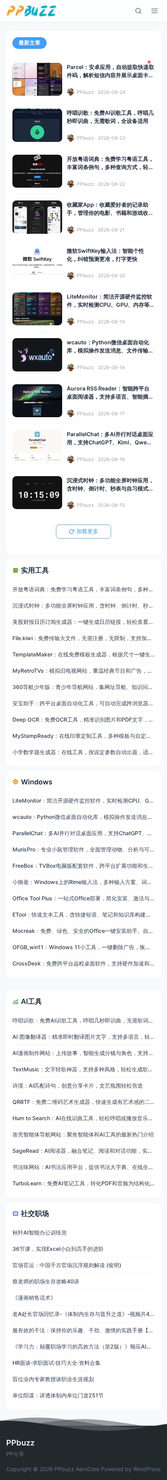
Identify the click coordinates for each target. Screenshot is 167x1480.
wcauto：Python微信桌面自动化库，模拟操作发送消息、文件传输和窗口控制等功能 (110, 350)
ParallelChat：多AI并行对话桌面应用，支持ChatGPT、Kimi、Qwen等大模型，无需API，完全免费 (110, 442)
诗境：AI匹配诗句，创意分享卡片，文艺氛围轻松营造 (77, 1085)
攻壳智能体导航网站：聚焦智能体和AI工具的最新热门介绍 (83, 1134)
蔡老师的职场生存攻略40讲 (45, 1281)
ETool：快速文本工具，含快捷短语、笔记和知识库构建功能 (84, 914)
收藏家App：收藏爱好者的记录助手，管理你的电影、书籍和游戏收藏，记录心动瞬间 (107, 212)
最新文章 (29, 43)
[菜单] (154, 11)
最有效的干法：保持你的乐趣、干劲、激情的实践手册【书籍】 (88, 1330)
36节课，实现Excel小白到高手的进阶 (58, 1248)
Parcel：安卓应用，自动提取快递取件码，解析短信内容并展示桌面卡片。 (110, 75)
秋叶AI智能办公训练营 (39, 1232)
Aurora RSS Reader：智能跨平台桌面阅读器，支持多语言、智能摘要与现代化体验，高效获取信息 (110, 396)
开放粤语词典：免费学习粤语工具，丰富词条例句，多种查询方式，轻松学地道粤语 (110, 166)
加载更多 (87, 531)
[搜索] (138, 11)
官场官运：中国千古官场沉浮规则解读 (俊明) (66, 1265)
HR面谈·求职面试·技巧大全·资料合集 (56, 1362)
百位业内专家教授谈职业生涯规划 (53, 1379)
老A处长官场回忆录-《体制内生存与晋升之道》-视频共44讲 (85, 1314)
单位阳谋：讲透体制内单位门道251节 (58, 1395)
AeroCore (87, 1469)
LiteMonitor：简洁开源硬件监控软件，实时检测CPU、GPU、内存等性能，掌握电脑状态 (109, 304)
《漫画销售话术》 (34, 1297)
